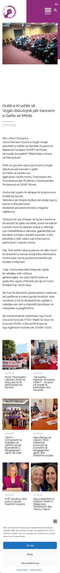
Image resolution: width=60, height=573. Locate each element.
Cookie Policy (22, 569)
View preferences (30, 563)
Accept (30, 545)
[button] (55, 521)
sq (56, 4)
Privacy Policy (36, 569)
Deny (30, 554)
